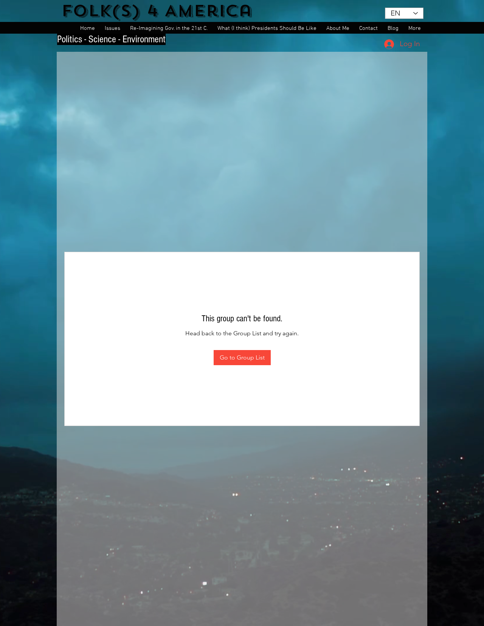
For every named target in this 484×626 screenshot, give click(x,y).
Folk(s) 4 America (156, 11)
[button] (113, 28)
